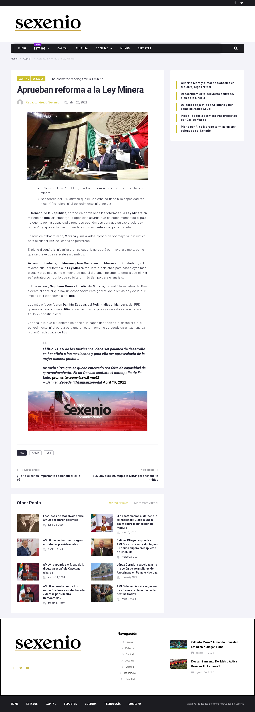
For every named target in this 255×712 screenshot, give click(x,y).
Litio (48, 452)
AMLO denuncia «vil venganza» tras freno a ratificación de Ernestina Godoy (137, 590)
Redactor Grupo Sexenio (42, 102)
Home (14, 58)
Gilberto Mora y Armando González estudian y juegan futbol (208, 85)
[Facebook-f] (235, 3)
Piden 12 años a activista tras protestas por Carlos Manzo (209, 117)
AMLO (35, 452)
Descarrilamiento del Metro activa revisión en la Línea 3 (208, 95)
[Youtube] (28, 668)
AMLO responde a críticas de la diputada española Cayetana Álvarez (63, 568)
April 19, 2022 (114, 382)
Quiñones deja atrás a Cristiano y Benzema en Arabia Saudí (208, 106)
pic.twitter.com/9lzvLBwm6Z (76, 377)
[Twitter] (241, 3)
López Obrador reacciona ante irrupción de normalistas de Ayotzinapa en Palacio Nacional (137, 568)
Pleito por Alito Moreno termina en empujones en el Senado (208, 128)
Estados (38, 78)
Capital (27, 58)
